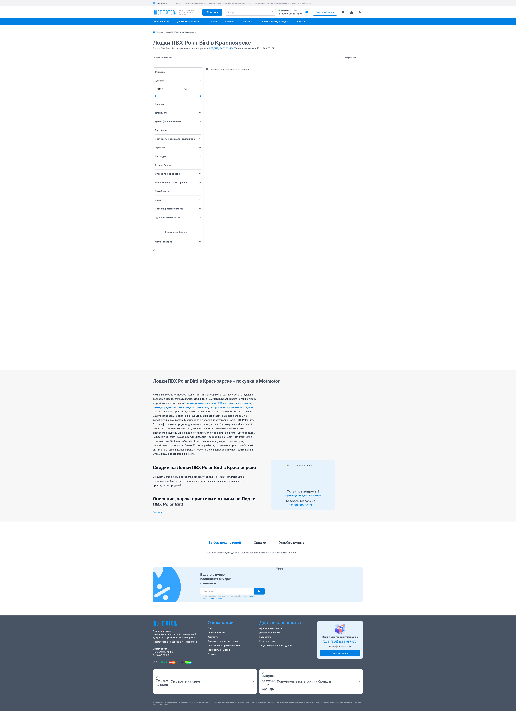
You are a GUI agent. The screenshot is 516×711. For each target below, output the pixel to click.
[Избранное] (343, 12)
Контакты (213, 637)
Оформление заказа (270, 628)
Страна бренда (163, 165)
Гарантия (160, 147)
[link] (180, 32)
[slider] (155, 96)
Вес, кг (159, 200)
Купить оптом (267, 641)
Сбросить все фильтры (176, 232)
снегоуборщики (162, 407)
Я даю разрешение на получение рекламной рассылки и (231, 597)
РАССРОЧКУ (226, 48)
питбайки (178, 407)
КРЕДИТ (213, 48)
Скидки (260, 542)
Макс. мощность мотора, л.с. (171, 182)
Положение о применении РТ (224, 645)
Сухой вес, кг (162, 191)
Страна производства (167, 173)
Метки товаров (163, 241)
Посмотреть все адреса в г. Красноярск (175, 641)
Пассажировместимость (169, 208)
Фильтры (160, 72)
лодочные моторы (197, 403)
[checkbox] (201, 596)
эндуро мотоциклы (196, 407)
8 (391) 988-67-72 (264, 48)
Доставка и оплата (270, 632)
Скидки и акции (216, 632)
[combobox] (353, 57)
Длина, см (161, 112)
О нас (211, 628)
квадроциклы (217, 407)
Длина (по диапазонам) (168, 121)
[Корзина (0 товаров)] (360, 12)
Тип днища (161, 130)
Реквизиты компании (219, 649)
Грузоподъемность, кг (167, 217)
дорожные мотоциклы (240, 407)
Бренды (159, 104)
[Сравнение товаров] (351, 12)
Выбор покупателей (225, 542)
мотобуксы (230, 403)
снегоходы (244, 403)
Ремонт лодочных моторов (223, 641)
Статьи (212, 654)
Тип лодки (160, 156)
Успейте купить (291, 542)
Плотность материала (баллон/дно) (175, 139)
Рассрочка (265, 637)
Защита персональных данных (276, 645)
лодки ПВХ (215, 403)
